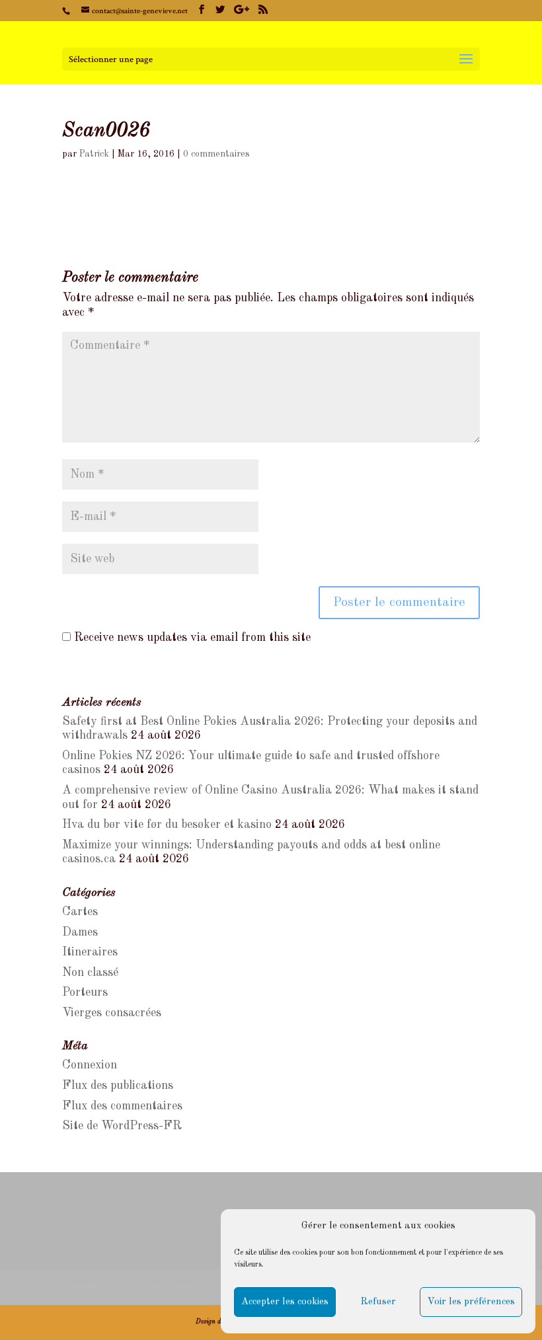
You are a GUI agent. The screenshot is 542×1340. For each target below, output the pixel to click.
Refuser (378, 1302)
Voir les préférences (471, 1302)
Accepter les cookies (285, 1302)
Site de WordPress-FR (122, 1126)
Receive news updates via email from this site (191, 638)
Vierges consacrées (111, 1013)
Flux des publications (117, 1086)
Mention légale (93, 1287)
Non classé (90, 973)
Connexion (89, 1065)
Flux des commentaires (122, 1106)
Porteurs (85, 992)
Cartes (80, 912)
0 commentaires (216, 154)
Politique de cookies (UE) (173, 1287)
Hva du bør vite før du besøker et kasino (167, 825)
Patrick (94, 154)
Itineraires (90, 952)
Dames (80, 932)
